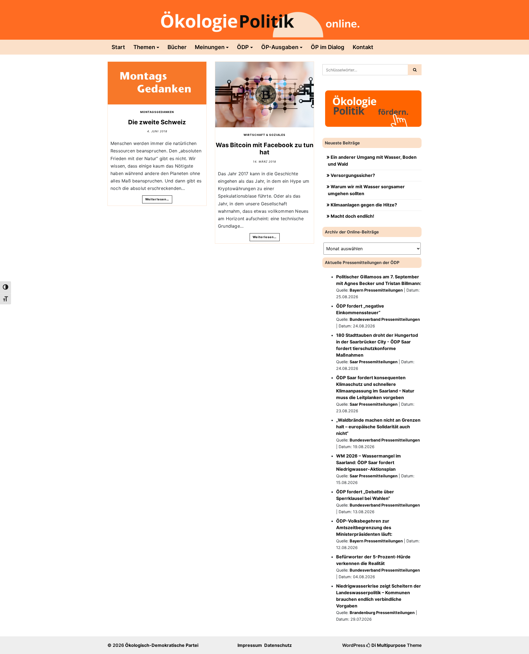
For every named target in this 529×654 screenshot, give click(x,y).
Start (118, 47)
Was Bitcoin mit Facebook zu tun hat (265, 148)
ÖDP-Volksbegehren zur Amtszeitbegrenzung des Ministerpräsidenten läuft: (364, 527)
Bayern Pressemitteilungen (376, 290)
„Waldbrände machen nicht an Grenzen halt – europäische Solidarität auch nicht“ (378, 426)
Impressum (249, 645)
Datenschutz (278, 645)
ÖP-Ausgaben (279, 47)
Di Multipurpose (388, 645)
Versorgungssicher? (353, 175)
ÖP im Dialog (327, 47)
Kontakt (363, 47)
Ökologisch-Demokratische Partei (161, 645)
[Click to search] (415, 69)
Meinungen (210, 47)
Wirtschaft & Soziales (264, 134)
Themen (144, 47)
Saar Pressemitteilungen (374, 361)
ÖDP (243, 47)
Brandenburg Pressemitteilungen (382, 612)
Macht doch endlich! (352, 216)
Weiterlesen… (157, 199)
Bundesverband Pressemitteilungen (385, 319)
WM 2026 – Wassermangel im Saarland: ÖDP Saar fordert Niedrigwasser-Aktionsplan (368, 462)
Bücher (177, 47)
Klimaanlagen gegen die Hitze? (364, 205)
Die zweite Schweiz (157, 122)
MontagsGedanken (157, 112)
